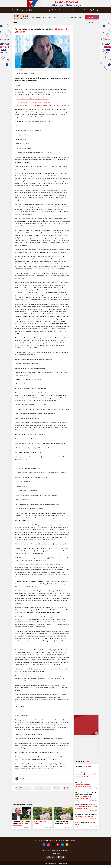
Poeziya (54, 10)
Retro (66, 17)
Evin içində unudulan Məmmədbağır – (32, 99)
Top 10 (92, 10)
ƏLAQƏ (46, 840)
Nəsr (60, 10)
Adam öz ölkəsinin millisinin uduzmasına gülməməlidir (33, 102)
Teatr (49, 17)
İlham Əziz (23, 778)
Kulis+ (86, 10)
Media (55, 17)
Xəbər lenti (80, 761)
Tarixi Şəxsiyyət (75, 17)
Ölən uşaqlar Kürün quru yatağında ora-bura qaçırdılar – (43, 105)
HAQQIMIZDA (39, 840)
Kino (44, 17)
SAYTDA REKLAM (59, 840)
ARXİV (51, 840)
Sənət (74, 10)
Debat (80, 10)
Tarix (60, 17)
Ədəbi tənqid (36, 17)
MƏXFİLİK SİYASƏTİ (70, 840)
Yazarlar (67, 10)
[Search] (98, 10)
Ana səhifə (91, 22)
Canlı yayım (91, 17)
